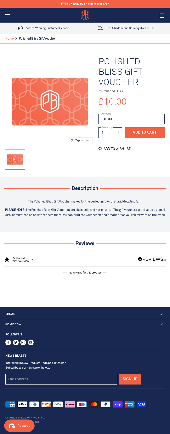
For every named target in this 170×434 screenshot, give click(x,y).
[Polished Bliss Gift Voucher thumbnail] (15, 159)
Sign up (130, 379)
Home (9, 38)
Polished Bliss (113, 91)
